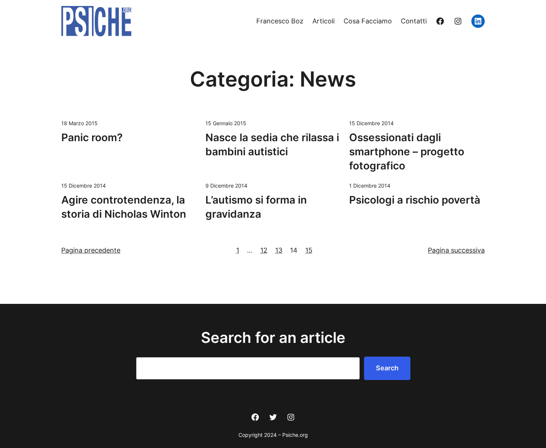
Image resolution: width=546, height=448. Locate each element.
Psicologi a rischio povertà (414, 200)
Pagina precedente (90, 250)
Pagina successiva (456, 250)
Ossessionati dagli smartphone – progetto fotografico (406, 151)
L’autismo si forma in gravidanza (256, 207)
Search (387, 368)
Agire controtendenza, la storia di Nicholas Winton (123, 207)
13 (278, 250)
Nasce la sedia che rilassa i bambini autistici (272, 144)
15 (308, 250)
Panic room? (92, 137)
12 (263, 250)
